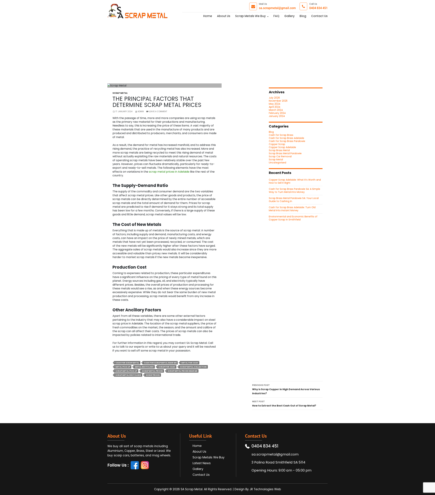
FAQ (276, 16)
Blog (303, 16)
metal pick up (122, 366)
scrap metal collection (193, 366)
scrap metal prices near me (182, 371)
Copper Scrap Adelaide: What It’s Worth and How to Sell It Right (295, 181)
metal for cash (189, 362)
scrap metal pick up (126, 371)
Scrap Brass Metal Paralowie (285, 153)
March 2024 (276, 109)
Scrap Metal (120, 93)
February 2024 (277, 113)
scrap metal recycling (128, 375)
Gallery (289, 16)
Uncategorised (277, 162)
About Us (223, 16)
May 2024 (274, 103)
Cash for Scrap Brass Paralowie (287, 141)
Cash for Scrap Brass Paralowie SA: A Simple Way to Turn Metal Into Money (294, 190)
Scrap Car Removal (280, 156)
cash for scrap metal (127, 362)
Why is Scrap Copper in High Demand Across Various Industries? (286, 389)
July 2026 (274, 97)
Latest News (202, 463)
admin (140, 111)
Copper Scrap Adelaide (282, 147)
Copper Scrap (277, 144)
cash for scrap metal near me (160, 362)
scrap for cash (166, 366)
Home (207, 16)
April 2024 (274, 106)
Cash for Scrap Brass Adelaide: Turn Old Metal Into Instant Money (292, 209)
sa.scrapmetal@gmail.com (277, 8)
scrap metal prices (152, 371)
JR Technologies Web (265, 489)
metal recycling (144, 366)
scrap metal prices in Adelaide (169, 172)
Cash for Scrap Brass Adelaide (286, 138)
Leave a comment (158, 111)
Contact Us (319, 16)
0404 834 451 (318, 8)
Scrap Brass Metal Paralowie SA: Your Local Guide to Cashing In (294, 200)
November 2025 (278, 100)
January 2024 (277, 116)
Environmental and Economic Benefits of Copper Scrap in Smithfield (293, 218)
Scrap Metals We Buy (250, 16)
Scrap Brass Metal (279, 150)
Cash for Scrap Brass (281, 135)
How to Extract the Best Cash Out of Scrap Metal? (284, 403)
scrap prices (153, 375)
